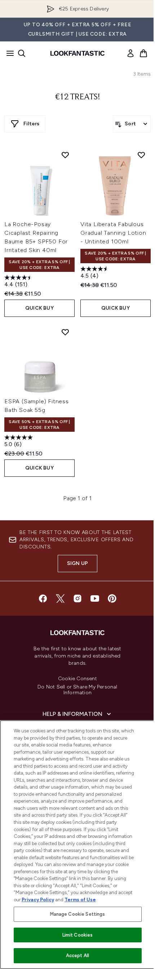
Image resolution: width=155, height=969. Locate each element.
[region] (77, 844)
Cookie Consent (77, 679)
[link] (130, 53)
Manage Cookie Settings (77, 914)
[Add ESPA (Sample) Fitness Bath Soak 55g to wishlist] (65, 332)
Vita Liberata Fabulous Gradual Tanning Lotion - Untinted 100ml (113, 233)
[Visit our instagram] (77, 598)
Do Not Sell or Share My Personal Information (77, 690)
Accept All (77, 955)
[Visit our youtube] (94, 598)
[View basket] (143, 53)
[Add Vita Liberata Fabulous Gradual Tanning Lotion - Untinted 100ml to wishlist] (141, 154)
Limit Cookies (77, 935)
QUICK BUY (39, 308)
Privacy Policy (38, 899)
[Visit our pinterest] (112, 598)
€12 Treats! (77, 97)
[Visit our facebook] (43, 598)
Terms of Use (80, 899)
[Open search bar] (21, 53)
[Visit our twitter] (60, 598)
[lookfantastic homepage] (77, 53)
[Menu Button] (8, 53)
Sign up (77, 563)
